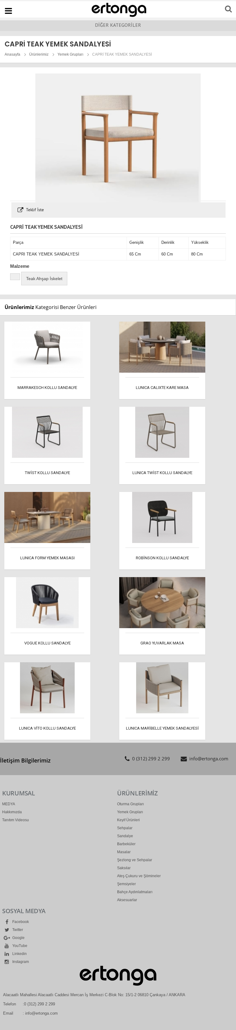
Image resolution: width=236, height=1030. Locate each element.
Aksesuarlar (127, 900)
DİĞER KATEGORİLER (118, 25)
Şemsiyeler (126, 884)
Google (18, 938)
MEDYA (8, 804)
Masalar (124, 852)
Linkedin (19, 954)
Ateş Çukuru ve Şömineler (139, 876)
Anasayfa (12, 54)
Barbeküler (126, 844)
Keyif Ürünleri (128, 820)
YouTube (19, 946)
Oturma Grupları (130, 804)
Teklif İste (34, 209)
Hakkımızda (12, 812)
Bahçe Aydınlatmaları (134, 892)
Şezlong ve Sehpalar (134, 860)
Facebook (20, 922)
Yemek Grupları (70, 54)
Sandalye (125, 836)
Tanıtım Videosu (15, 820)
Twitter (17, 930)
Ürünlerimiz (39, 54)
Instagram (20, 962)
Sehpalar (124, 828)
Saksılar (124, 868)
